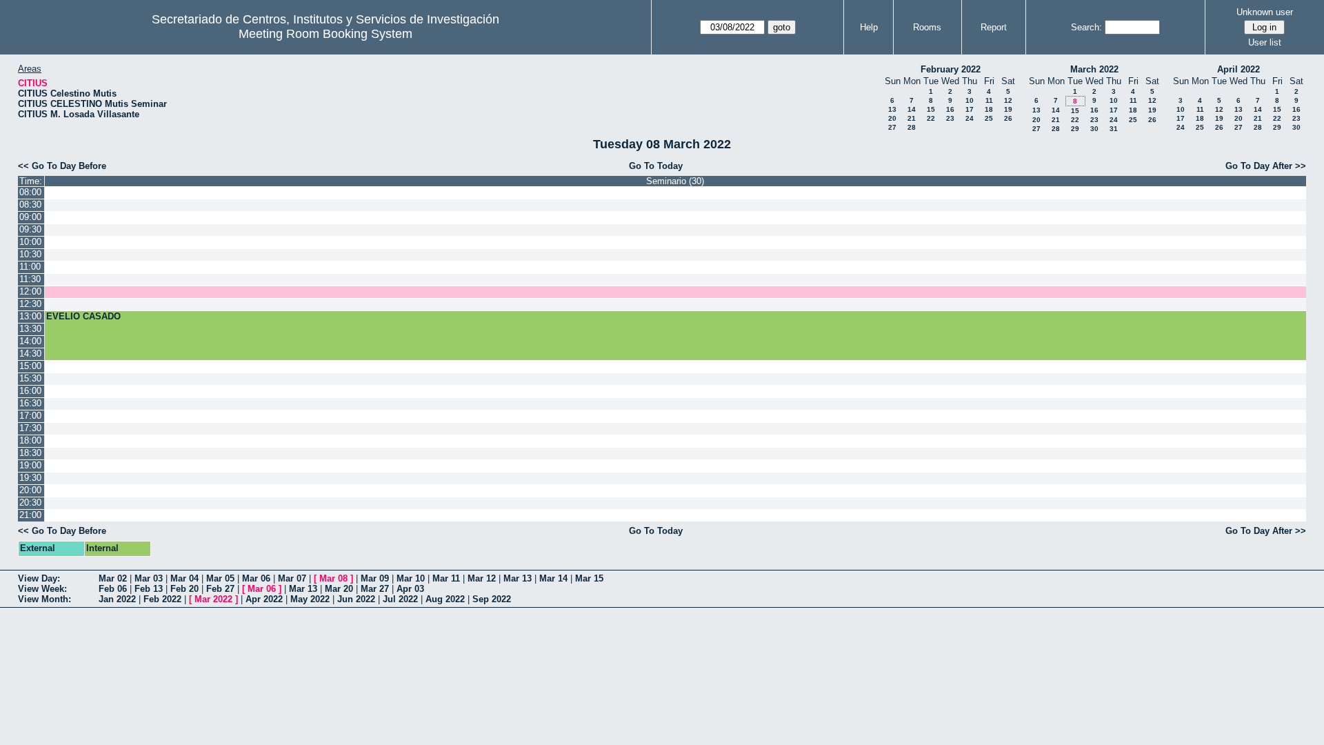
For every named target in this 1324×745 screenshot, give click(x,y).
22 (931, 118)
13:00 (30, 316)
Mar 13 (517, 578)
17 (969, 109)
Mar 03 (148, 578)
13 (892, 109)
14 (911, 109)
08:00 (30, 192)
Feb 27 (220, 589)
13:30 (30, 329)
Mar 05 (220, 578)
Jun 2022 (356, 599)
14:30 (30, 353)
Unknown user (1264, 12)
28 (911, 127)
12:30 (30, 304)
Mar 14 (553, 578)
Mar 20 (339, 589)
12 (1008, 100)
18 (989, 109)
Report (994, 27)
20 (892, 118)
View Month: (44, 599)
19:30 (30, 478)
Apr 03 (410, 589)
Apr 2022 (264, 599)
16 (950, 109)
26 (1008, 118)
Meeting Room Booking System (325, 34)
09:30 (30, 229)
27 (892, 127)
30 (1094, 128)
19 (1008, 109)
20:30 (30, 502)
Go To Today (656, 166)
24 (969, 118)
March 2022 (1094, 69)
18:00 (30, 440)
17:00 (30, 415)
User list (1264, 42)
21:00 (30, 515)
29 (1075, 128)
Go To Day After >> (1265, 166)
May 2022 (310, 599)
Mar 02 (113, 578)
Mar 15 (589, 578)
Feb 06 (113, 589)
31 (1114, 128)
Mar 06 (256, 578)
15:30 (30, 378)
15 (931, 109)
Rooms (927, 27)
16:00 (30, 391)
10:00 (30, 242)
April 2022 (1238, 69)
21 (911, 118)
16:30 (30, 403)
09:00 (30, 217)
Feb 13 (148, 589)
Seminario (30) (675, 181)
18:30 (30, 453)
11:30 (30, 279)
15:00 (30, 366)
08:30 (30, 204)
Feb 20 (184, 589)
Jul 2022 (400, 599)
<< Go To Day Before (62, 166)
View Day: (39, 578)
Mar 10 (411, 578)
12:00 (30, 291)
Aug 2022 (445, 599)
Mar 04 (184, 578)
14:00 (30, 341)
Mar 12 (482, 578)
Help (869, 27)
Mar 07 (292, 578)
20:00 (30, 490)
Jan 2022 (117, 599)
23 (950, 118)
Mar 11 (446, 578)
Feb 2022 (162, 599)
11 (989, 100)
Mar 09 (375, 578)
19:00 (30, 465)
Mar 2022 (213, 599)
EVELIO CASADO (83, 316)
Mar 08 (333, 578)
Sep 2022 (491, 599)
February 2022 (951, 69)
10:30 (30, 254)
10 (969, 100)
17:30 (30, 428)
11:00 (30, 266)
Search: (1086, 27)
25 (989, 118)
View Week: (42, 589)
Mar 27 (375, 589)
